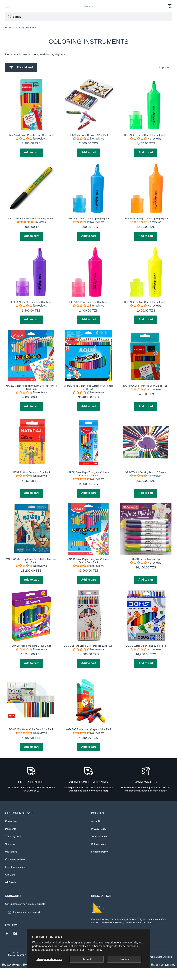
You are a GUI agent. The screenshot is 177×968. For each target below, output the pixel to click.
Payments (10, 828)
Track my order (13, 836)
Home (8, 27)
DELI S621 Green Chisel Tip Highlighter (145, 135)
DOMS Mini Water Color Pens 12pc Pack (31, 729)
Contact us (11, 821)
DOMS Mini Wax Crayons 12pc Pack (88, 135)
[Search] (8, 16)
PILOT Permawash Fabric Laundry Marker (31, 218)
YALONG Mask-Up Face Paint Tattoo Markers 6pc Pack (31, 561)
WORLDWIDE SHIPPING (88, 782)
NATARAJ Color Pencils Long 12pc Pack (31, 135)
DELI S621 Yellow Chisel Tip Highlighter (145, 302)
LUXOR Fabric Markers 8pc (146, 559)
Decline (124, 959)
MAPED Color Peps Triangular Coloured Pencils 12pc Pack (88, 474)
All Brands (10, 882)
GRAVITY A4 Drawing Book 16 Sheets (145, 472)
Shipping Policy (99, 851)
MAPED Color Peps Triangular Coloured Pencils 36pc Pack (88, 561)
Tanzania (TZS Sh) (20, 955)
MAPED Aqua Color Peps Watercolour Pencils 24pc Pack (88, 387)
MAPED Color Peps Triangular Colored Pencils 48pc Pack (31, 387)
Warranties (11, 851)
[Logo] (88, 6)
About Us (96, 821)
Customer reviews (15, 859)
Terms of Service (100, 836)
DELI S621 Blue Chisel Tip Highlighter (88, 218)
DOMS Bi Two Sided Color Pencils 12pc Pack (88, 645)
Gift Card (10, 874)
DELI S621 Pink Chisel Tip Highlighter (88, 302)
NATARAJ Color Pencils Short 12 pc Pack (145, 385)
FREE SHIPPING (31, 782)
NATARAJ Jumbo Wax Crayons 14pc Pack (88, 729)
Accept (86, 959)
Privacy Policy (93, 949)
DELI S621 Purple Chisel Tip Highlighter (31, 302)
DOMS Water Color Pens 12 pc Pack (146, 645)
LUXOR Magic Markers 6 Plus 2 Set (31, 645)
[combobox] (88, 16)
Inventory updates (15, 867)
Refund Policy (98, 844)
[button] (170, 6)
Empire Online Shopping (160, 957)
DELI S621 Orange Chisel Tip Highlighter (145, 218)
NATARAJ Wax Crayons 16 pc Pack (31, 472)
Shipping (10, 844)
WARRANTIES (145, 782)
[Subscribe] (81, 912)
